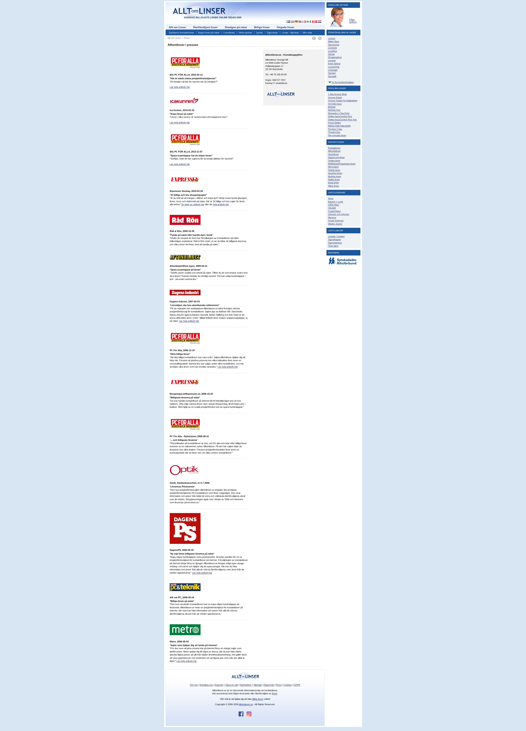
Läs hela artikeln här (180, 87)
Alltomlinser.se (246, 704)
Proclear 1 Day (335, 129)
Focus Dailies (334, 122)
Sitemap (258, 685)
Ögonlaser (272, 32)
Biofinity (332, 107)
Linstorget (333, 70)
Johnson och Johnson (338, 214)
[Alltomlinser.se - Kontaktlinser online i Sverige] (287, 22)
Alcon (330, 198)
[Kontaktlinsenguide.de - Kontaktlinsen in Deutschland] (296, 22)
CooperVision (334, 211)
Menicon (332, 217)
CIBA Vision (333, 205)
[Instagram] (320, 38)
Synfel (259, 32)
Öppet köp (268, 685)
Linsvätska (229, 32)
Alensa (331, 54)
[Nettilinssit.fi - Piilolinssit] (308, 22)
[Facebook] (314, 38)
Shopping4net (335, 57)
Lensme (332, 60)
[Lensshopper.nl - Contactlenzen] (320, 22)
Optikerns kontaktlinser (181, 32)
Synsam (332, 73)
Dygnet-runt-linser (336, 157)
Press (279, 685)
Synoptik (332, 76)
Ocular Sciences (336, 220)
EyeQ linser (333, 182)
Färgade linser (285, 27)
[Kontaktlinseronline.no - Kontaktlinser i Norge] (316, 22)
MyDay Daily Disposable (339, 126)
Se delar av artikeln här (192, 204)
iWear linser (333, 186)
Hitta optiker (245, 32)
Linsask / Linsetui (336, 236)
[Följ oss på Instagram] (249, 715)
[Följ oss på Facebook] (243, 715)
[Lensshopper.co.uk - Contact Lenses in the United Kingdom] (292, 22)
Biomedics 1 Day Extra (339, 113)
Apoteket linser (335, 173)
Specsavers (333, 45)
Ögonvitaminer (335, 243)
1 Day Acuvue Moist (337, 94)
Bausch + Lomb (335, 202)
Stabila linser (334, 170)
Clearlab (332, 208)
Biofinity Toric (334, 110)
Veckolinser (333, 154)
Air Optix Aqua (335, 104)
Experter (219, 685)
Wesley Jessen (335, 224)
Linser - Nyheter (290, 32)
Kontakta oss (206, 685)
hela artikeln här (221, 204)
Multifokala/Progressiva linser (341, 164)
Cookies (288, 685)
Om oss (194, 685)
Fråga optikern (353, 20)
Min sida (307, 32)
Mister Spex (333, 41)
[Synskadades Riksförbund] (342, 264)
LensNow (332, 51)
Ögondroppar (334, 239)
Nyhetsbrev (246, 685)
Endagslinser (334, 148)
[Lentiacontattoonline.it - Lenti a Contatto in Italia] (312, 22)
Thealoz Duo (334, 132)
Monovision (333, 167)
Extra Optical (334, 63)
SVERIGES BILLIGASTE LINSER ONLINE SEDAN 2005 (212, 17)
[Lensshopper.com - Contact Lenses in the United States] (300, 22)
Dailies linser (334, 179)
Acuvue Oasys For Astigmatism (342, 100)
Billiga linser (262, 27)
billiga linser (257, 699)
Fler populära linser (337, 135)
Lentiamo (332, 48)
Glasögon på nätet (236, 27)
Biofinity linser (334, 176)
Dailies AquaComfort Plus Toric (342, 119)
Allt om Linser (177, 27)
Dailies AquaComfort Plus (340, 116)
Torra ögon (333, 246)
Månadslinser (334, 151)
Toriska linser (334, 160)
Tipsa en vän (231, 685)
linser (274, 693)
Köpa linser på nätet (208, 32)
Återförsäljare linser (205, 27)
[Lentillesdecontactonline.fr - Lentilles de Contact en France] (304, 22)
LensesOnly (333, 67)
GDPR (297, 685)
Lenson (331, 38)
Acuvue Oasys (335, 97)
